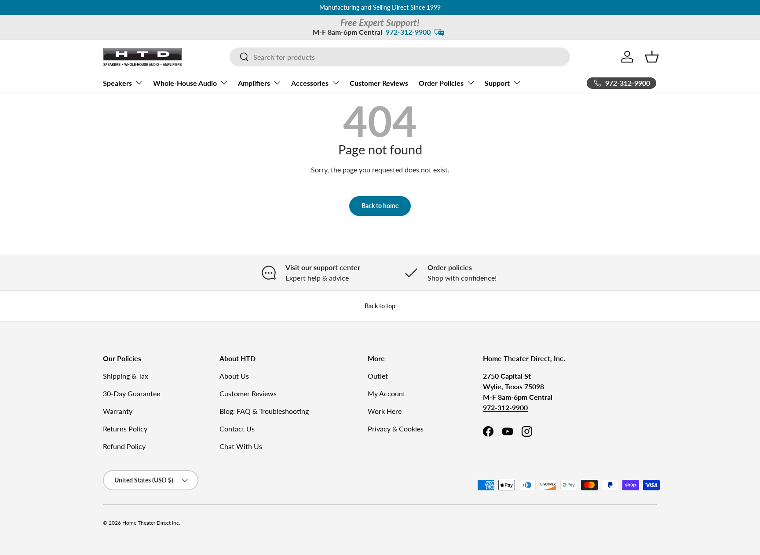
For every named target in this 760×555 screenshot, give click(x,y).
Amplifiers (254, 82)
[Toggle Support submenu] (517, 82)
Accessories (310, 82)
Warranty (117, 411)
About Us (234, 376)
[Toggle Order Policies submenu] (470, 82)
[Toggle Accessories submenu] (335, 82)
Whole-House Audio (185, 82)
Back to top (380, 306)
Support (497, 82)
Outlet (378, 376)
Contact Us (237, 428)
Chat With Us (240, 446)
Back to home (380, 205)
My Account (387, 393)
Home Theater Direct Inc (150, 522)
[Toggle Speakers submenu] (139, 82)
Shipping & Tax (125, 376)
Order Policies (441, 82)
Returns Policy (125, 428)
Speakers (117, 82)
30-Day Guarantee (131, 393)
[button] (651, 56)
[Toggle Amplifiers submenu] (277, 82)
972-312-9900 (408, 32)
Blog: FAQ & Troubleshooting (264, 411)
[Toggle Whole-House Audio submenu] (224, 82)
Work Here (385, 411)
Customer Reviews (379, 82)
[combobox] (400, 56)
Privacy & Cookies (396, 428)
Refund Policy (124, 446)
